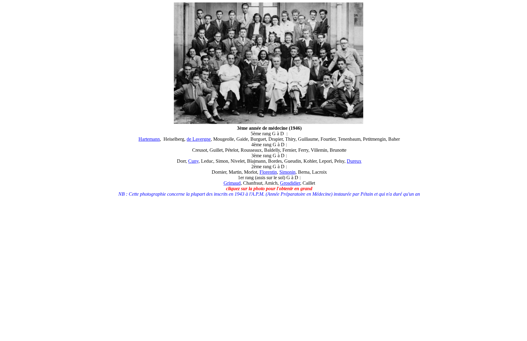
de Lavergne (199, 139)
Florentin (268, 172)
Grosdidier (290, 183)
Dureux (354, 161)
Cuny (193, 161)
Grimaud (232, 183)
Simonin (287, 172)
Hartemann (149, 139)
